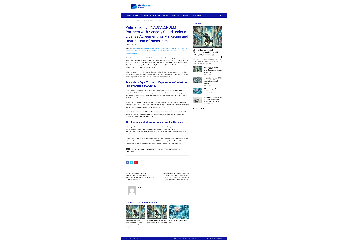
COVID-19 (133, 149)
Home (129, 15)
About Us (147, 15)
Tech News (185, 15)
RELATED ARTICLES (133, 202)
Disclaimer (197, 15)
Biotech (165, 15)
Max (128, 44)
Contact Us (137, 15)
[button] (220, 15)
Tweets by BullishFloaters (200, 109)
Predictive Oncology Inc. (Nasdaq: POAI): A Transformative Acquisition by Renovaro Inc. (157, 222)
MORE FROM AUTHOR (149, 202)
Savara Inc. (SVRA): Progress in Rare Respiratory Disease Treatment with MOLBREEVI (213, 99)
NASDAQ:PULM (150, 149)
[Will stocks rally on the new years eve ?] (179, 212)
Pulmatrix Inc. (159, 149)
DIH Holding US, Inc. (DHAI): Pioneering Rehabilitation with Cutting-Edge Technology (134, 222)
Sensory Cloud (130, 151)
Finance (175, 15)
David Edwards (141, 149)
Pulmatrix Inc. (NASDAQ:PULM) (172, 149)
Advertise (156, 15)
